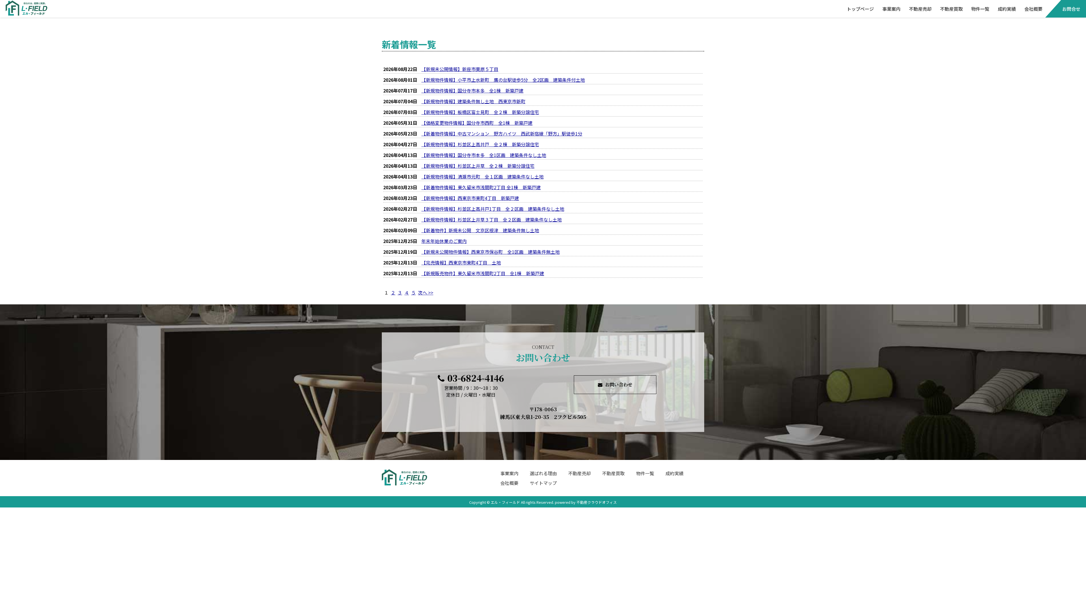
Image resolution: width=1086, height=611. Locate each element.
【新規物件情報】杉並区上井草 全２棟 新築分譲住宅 (478, 165)
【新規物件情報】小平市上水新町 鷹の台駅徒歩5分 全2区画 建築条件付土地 (503, 79)
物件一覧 (980, 8)
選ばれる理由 (543, 473)
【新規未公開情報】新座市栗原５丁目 (459, 69)
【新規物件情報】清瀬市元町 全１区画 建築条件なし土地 (482, 176)
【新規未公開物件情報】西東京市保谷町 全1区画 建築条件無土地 (490, 251)
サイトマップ (543, 482)
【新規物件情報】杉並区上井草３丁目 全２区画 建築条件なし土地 (491, 219)
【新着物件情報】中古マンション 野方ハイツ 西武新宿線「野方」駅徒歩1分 (501, 133)
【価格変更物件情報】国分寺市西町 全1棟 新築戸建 (477, 122)
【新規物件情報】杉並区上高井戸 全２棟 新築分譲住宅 (480, 144)
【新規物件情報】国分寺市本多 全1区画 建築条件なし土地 (483, 155)
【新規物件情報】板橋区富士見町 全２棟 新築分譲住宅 (480, 112)
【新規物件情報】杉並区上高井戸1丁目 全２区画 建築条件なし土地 (492, 208)
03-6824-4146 (475, 378)
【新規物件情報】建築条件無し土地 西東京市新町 (473, 101)
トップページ (860, 8)
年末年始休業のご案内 (444, 241)
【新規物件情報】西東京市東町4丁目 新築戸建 (470, 198)
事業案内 (891, 8)
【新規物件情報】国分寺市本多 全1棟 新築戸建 (472, 90)
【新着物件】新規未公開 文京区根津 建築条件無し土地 (480, 230)
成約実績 (1007, 8)
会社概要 (1033, 8)
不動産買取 (951, 8)
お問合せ (1071, 8)
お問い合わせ (618, 384)
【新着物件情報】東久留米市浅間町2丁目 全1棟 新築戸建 (481, 187)
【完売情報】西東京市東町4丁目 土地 (461, 262)
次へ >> (425, 292)
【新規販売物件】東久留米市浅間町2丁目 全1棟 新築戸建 (482, 273)
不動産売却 (920, 8)
